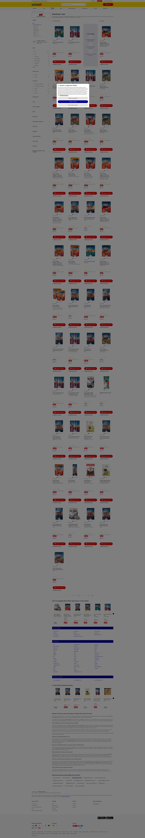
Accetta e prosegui (73, 101)
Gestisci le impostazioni (73, 98)
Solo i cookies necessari (73, 105)
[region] (73, 95)
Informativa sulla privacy (64, 95)
